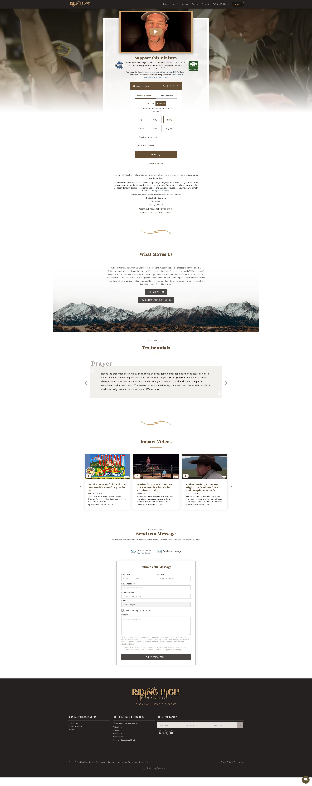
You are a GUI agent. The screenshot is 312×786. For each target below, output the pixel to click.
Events (195, 4)
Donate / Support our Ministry (124, 740)
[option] (156, 385)
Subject (125, 601)
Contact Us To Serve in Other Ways (156, 212)
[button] (80, 487)
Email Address (128, 584)
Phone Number (127, 592)
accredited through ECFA (167, 72)
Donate (238, 4)
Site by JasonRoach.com (156, 769)
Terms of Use (239, 762)
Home (166, 4)
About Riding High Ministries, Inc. (126, 724)
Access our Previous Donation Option (156, 209)
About (175, 4)
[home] (80, 4)
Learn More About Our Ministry (156, 300)
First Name (126, 574)
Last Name (161, 574)
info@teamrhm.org (160, 190)
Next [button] (226, 382)
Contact (205, 4)
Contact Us (117, 733)
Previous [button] (86, 382)
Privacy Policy (226, 762)
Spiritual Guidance (221, 4)
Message (125, 615)
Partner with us (156, 292)
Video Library (118, 727)
